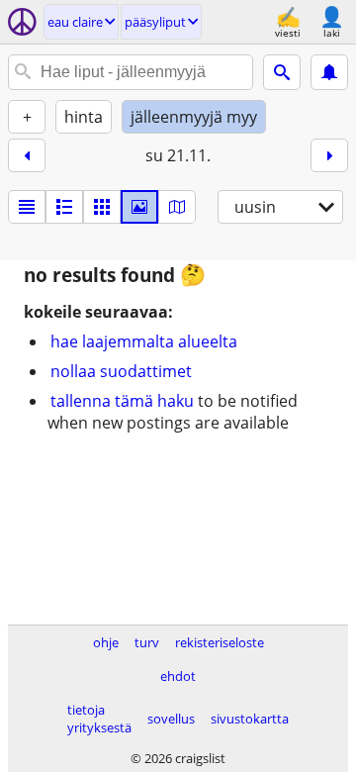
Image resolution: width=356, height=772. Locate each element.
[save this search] (329, 72)
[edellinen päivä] (26, 155)
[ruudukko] (102, 207)
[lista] (26, 207)
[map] (177, 207)
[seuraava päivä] (329, 155)
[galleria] (139, 207)
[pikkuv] (64, 207)
